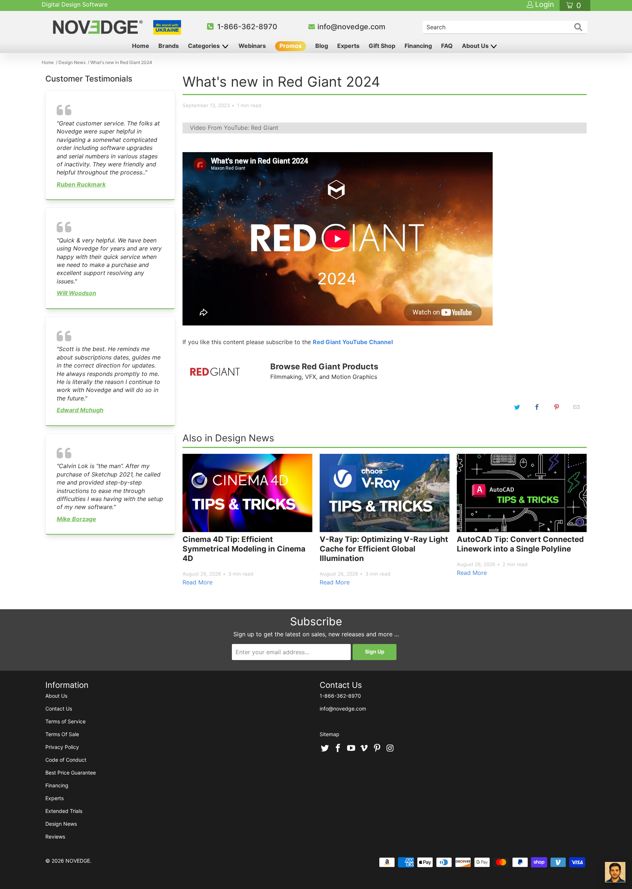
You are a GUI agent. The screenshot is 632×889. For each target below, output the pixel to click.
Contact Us (58, 708)
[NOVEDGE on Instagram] (390, 748)
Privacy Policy (62, 747)
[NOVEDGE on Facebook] (338, 748)
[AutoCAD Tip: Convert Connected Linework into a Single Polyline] (522, 493)
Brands (168, 45)
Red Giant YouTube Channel (353, 342)
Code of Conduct (65, 760)
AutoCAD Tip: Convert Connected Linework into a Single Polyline (520, 544)
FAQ (447, 45)
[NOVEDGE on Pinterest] (377, 748)
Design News (61, 824)
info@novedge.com (351, 26)
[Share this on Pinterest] (557, 407)
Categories (204, 45)
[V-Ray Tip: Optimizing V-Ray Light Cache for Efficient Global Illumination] (384, 493)
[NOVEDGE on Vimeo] (364, 748)
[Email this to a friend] (576, 407)
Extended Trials (63, 811)
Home (140, 45)
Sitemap (329, 734)
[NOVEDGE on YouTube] (351, 748)
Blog (321, 45)
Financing (418, 45)
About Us (476, 45)
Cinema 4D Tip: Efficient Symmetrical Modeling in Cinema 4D (244, 548)
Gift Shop (382, 45)
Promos (290, 45)
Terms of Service (65, 721)
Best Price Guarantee (70, 772)
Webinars (252, 45)
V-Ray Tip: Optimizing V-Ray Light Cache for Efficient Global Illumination (384, 548)
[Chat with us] (615, 872)
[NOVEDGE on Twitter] (325, 748)
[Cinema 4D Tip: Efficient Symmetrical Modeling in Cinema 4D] (247, 493)
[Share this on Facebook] (537, 407)
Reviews (55, 836)
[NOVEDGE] (99, 27)
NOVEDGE (77, 861)
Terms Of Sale (62, 734)
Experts (348, 45)
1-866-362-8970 (247, 26)
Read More (197, 582)
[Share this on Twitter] (517, 407)
